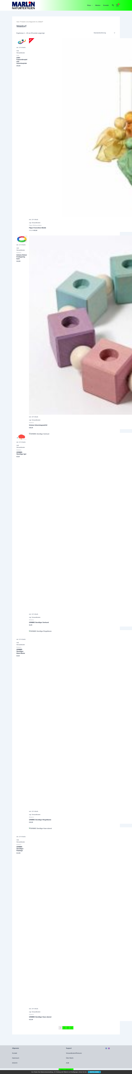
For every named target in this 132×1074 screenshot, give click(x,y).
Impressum (15, 1058)
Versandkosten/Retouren (74, 1053)
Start (17, 21)
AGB (67, 1063)
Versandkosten (20, 52)
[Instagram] (109, 1048)
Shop (89, 5)
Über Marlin (69, 1058)
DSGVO (14, 1063)
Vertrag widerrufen (66, 1070)
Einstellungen (94, 1072)
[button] (92, 5)
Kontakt (106, 5)
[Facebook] (106, 1048)
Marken (97, 5)
